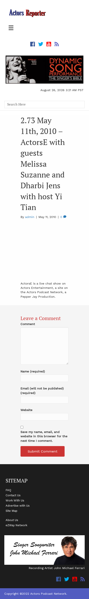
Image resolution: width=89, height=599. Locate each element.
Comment (28, 324)
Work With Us (15, 500)
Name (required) (33, 371)
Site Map (11, 510)
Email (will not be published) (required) (42, 390)
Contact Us (13, 495)
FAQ (8, 490)
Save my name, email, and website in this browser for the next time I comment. (44, 436)
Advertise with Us (18, 505)
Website (26, 410)
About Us (12, 519)
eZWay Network (16, 525)
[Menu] (11, 27)
